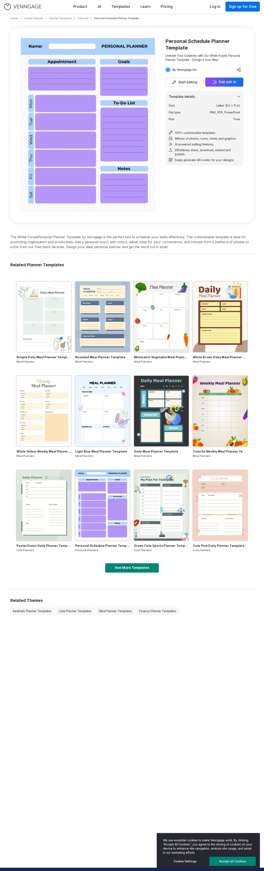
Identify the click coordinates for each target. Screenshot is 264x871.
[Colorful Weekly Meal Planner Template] (220, 411)
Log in (215, 6)
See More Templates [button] (132, 568)
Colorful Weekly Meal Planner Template (220, 451)
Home (14, 18)
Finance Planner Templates (157, 611)
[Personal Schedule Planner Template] (102, 505)
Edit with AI (227, 82)
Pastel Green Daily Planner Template (43, 545)
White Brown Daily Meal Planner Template (220, 357)
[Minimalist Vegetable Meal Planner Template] (161, 317)
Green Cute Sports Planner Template (161, 545)
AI (99, 6)
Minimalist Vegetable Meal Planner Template (161, 357)
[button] (184, 82)
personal (83, 18)
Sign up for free (243, 6)
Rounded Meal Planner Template (100, 357)
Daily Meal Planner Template (156, 451)
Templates (120, 6)
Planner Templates (60, 18)
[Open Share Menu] (238, 69)
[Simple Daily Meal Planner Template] (43, 317)
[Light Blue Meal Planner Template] (102, 411)
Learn (145, 6)
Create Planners (33, 18)
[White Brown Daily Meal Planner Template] (220, 317)
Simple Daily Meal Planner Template (43, 357)
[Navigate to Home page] (22, 6)
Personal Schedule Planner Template (102, 545)
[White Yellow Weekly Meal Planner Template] (43, 411)
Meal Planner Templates (115, 611)
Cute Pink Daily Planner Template (218, 545)
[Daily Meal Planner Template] (161, 411)
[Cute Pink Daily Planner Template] (220, 505)
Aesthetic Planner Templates (32, 611)
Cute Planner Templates (75, 611)
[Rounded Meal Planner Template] (102, 317)
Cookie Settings (185, 861)
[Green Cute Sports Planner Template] (161, 505)
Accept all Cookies (232, 861)
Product (80, 6)
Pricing (167, 6)
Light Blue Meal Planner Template (101, 451)
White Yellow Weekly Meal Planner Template (43, 451)
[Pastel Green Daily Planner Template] (43, 505)
